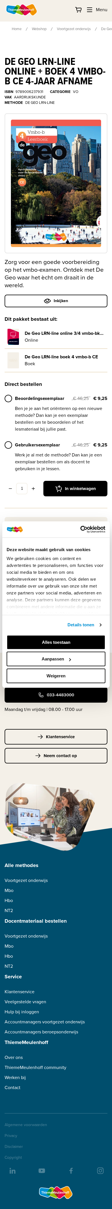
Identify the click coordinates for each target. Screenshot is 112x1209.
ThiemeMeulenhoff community (35, 1067)
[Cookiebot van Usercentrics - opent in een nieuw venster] (80, 529)
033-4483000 (60, 695)
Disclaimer (14, 1147)
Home (17, 29)
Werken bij (15, 1077)
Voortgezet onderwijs (74, 29)
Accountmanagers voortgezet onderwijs (45, 1022)
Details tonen (80, 624)
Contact (12, 1087)
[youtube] (41, 1170)
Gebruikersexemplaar (37, 445)
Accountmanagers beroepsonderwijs (41, 1032)
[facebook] (70, 1170)
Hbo (9, 900)
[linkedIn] (12, 1170)
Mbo (9, 890)
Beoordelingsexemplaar (39, 398)
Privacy (11, 1136)
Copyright (13, 1158)
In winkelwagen (80, 488)
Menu (101, 9)
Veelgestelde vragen (25, 1002)
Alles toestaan (56, 642)
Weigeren (56, 675)
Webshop (39, 29)
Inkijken (61, 301)
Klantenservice (60, 737)
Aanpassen (53, 658)
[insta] (100, 1170)
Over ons (14, 1057)
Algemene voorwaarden (26, 1125)
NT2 (9, 910)
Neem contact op (60, 756)
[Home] (22, 9)
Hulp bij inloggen (22, 1012)
